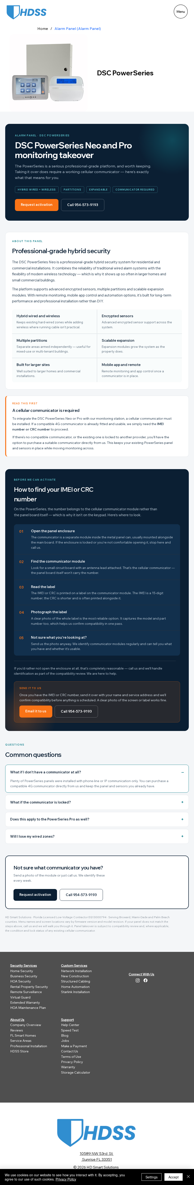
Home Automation (75, 987)
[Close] (188, 1177)
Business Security (23, 976)
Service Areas (20, 1041)
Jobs (65, 1041)
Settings (152, 1177)
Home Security (21, 971)
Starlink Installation (75, 992)
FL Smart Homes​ (23, 1035)
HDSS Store (19, 1051)
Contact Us (69, 1051)
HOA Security (20, 981)
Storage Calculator (75, 1072)
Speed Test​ (70, 1030)
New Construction (75, 976)
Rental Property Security (29, 987)
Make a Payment (74, 1046)
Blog (64, 1035)
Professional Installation (28, 1046)
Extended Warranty (25, 1002)
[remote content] (97, 530)
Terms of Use (71, 1057)
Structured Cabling (75, 981)
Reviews (16, 1030)
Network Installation (76, 971)
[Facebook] (145, 980)
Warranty (68, 1067)
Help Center (70, 1025)
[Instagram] (137, 980)
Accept (173, 1177)
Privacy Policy (72, 1062)
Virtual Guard (20, 997)
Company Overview (25, 1025)
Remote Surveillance (26, 992)
